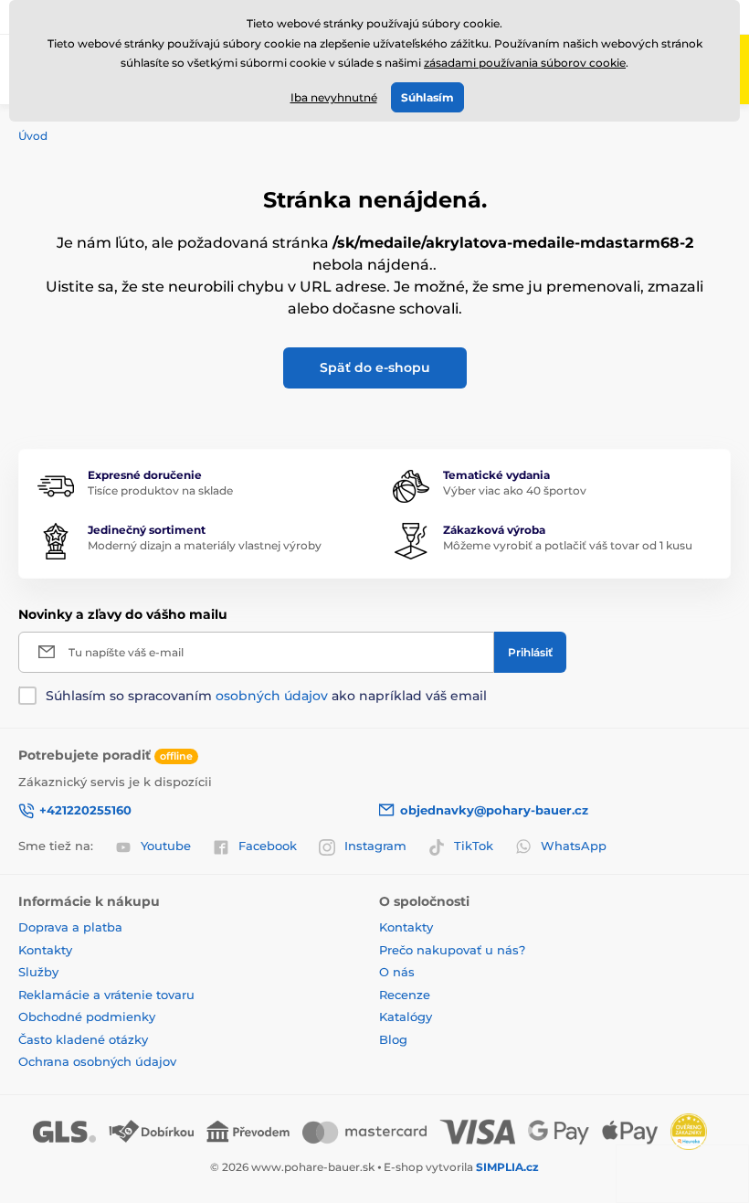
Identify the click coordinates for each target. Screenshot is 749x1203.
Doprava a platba (70, 927)
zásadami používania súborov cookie (525, 62)
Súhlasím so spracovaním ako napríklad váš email (266, 695)
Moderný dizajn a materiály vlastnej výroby (205, 545)
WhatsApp (574, 845)
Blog (393, 1039)
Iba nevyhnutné (333, 97)
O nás (397, 971)
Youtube (166, 845)
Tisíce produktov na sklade (160, 490)
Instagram (375, 845)
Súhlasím (427, 97)
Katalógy (405, 1016)
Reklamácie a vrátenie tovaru (106, 994)
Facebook (267, 845)
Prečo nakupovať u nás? (452, 949)
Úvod (32, 136)
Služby (38, 971)
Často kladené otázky (83, 1039)
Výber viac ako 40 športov (514, 490)
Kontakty (45, 949)
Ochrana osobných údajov (97, 1061)
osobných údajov (272, 695)
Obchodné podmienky (86, 1016)
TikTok (473, 845)
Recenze (404, 994)
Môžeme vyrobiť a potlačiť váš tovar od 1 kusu (567, 545)
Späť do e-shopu (375, 367)
